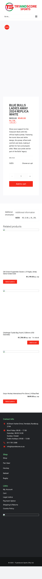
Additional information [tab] (8, 213)
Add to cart (21, 184)
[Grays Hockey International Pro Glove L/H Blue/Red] (21, 368)
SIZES (11, 163)
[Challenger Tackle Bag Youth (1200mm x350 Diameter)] (21, 308)
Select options (10, 282)
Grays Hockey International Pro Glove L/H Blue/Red (21, 394)
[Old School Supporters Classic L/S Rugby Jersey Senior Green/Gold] (21, 247)
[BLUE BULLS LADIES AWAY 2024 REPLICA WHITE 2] (21, 59)
